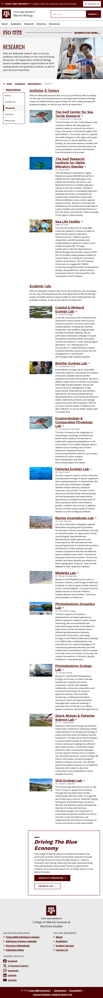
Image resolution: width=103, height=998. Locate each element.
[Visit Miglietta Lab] (41, 577)
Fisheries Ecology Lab (72, 469)
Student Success (65, 945)
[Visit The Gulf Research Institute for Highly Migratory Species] (41, 163)
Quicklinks (92, 4)
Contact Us (62, 949)
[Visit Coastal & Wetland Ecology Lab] (41, 311)
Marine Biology (35, 84)
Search (92, 14)
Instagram (13, 970)
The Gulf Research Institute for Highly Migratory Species (70, 162)
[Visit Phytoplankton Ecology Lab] (41, 670)
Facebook (12, 961)
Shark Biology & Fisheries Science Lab (75, 717)
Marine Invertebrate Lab (74, 518)
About (5, 24)
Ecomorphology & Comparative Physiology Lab (74, 422)
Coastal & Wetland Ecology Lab (69, 309)
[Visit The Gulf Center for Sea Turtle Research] (41, 116)
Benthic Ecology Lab (71, 363)
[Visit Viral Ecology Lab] (41, 785)
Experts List (46, 886)
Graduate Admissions (51, 878)
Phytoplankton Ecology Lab (73, 668)
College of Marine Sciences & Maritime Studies (53, 4)
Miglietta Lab (65, 573)
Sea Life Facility (67, 221)
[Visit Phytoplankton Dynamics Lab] (41, 608)
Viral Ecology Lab (68, 780)
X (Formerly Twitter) (18, 965)
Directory (41, 24)
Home (9, 84)
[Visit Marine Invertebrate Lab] (41, 522)
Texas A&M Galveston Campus (22, 936)
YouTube (12, 980)
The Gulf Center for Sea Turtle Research (74, 114)
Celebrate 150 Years (85, 32)
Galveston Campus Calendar (21, 941)
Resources (54, 24)
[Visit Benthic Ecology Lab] (41, 367)
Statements (60, 990)
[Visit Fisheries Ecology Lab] (41, 473)
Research (29, 24)
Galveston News (15, 949)
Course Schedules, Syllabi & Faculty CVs (52, 994)
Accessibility (75, 990)
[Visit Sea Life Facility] (41, 226)
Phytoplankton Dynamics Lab (75, 606)
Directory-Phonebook (18, 945)
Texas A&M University (17, 4)
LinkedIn (12, 975)
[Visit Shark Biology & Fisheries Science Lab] (41, 720)
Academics (16, 24)
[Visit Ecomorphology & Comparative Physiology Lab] (41, 422)
